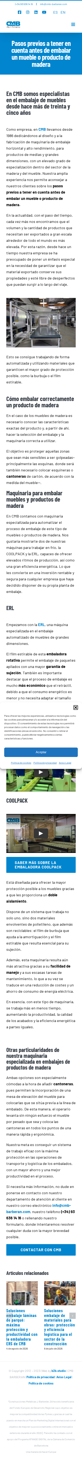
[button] (76, 707)
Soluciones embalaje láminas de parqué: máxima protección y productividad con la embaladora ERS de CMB (22, 1327)
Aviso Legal (65, 762)
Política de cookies (21, 762)
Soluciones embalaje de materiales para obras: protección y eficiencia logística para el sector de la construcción (59, 1327)
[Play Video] (41, 772)
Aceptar (41, 752)
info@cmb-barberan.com (53, 4)
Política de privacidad (45, 762)
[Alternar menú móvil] (73, 24)
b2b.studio (59, 1371)
